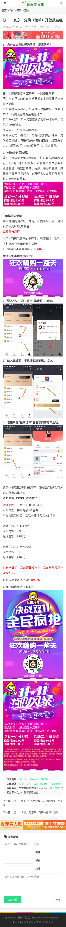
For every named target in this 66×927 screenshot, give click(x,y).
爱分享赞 (55, 788)
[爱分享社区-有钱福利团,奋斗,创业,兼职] (33, 5)
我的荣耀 (48, 922)
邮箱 (37, 860)
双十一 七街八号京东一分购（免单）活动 (35, 812)
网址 (37, 868)
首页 (4, 10)
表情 (57, 900)
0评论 (57, 26)
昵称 (37, 852)
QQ (37, 844)
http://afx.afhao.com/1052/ (33, 779)
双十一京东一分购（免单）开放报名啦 (40, 783)
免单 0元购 (15, 10)
